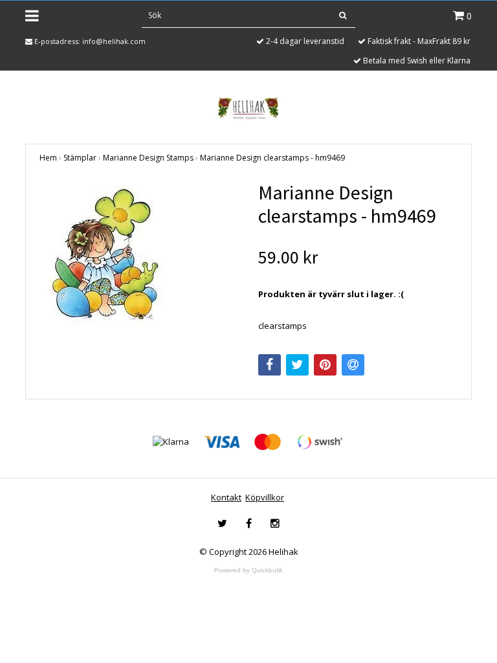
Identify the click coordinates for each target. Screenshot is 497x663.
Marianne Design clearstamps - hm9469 (272, 157)
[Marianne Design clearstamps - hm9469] (139, 256)
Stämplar (79, 157)
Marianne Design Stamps (148, 157)
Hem (48, 157)
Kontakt (226, 497)
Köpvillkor (264, 497)
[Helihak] (248, 108)
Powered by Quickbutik (248, 570)
